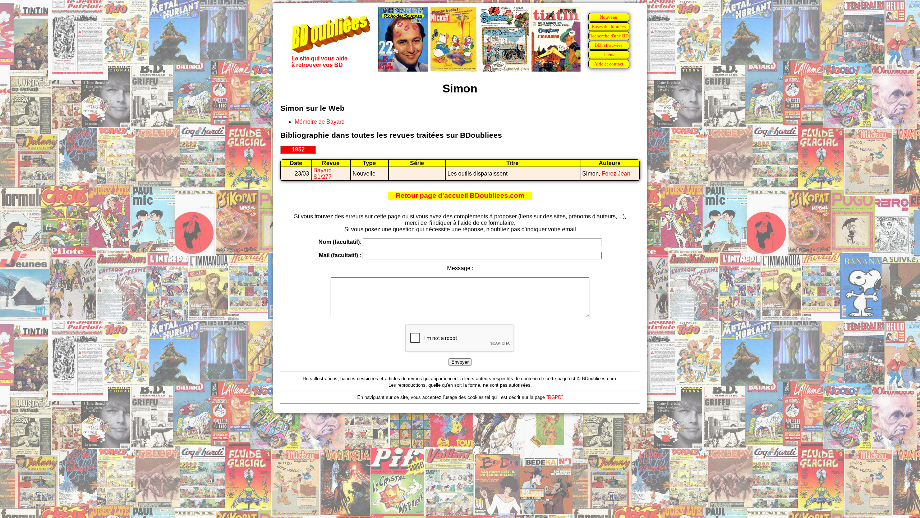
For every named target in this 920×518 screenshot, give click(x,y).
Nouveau (608, 17)
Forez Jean (616, 174)
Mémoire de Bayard (320, 122)
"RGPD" (554, 397)
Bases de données (609, 26)
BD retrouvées (608, 45)
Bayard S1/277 (322, 173)
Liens (608, 54)
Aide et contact (609, 64)
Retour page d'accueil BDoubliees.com (460, 195)
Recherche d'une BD (609, 35)
